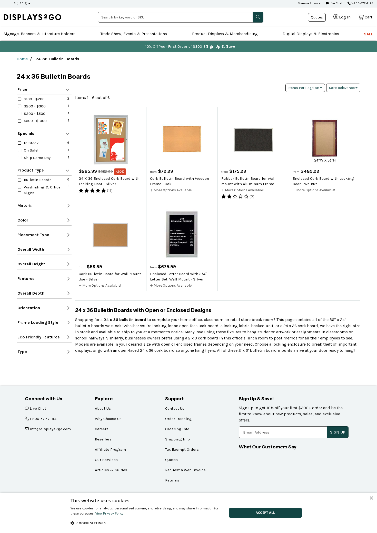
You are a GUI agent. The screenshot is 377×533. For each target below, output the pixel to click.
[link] (32, 17)
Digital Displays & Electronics (311, 33)
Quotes (317, 17)
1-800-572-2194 (362, 3)
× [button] (371, 498)
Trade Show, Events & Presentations (133, 33)
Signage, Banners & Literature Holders (39, 33)
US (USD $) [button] (19, 3)
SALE (368, 34)
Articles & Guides (111, 470)
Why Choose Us (108, 418)
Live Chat (335, 3)
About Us (103, 408)
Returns (172, 480)
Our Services (106, 459)
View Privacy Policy (109, 513)
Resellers (103, 439)
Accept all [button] (265, 512)
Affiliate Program (110, 449)
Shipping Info (177, 439)
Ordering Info (177, 429)
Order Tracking (178, 418)
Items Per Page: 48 (304, 88)
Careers (101, 429)
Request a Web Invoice (185, 470)
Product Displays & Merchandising (225, 33)
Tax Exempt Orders (182, 449)
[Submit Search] (258, 17)
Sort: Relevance (342, 88)
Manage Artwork (309, 3)
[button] (146, 523)
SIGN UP (337, 432)
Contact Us (174, 408)
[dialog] (188, 513)
